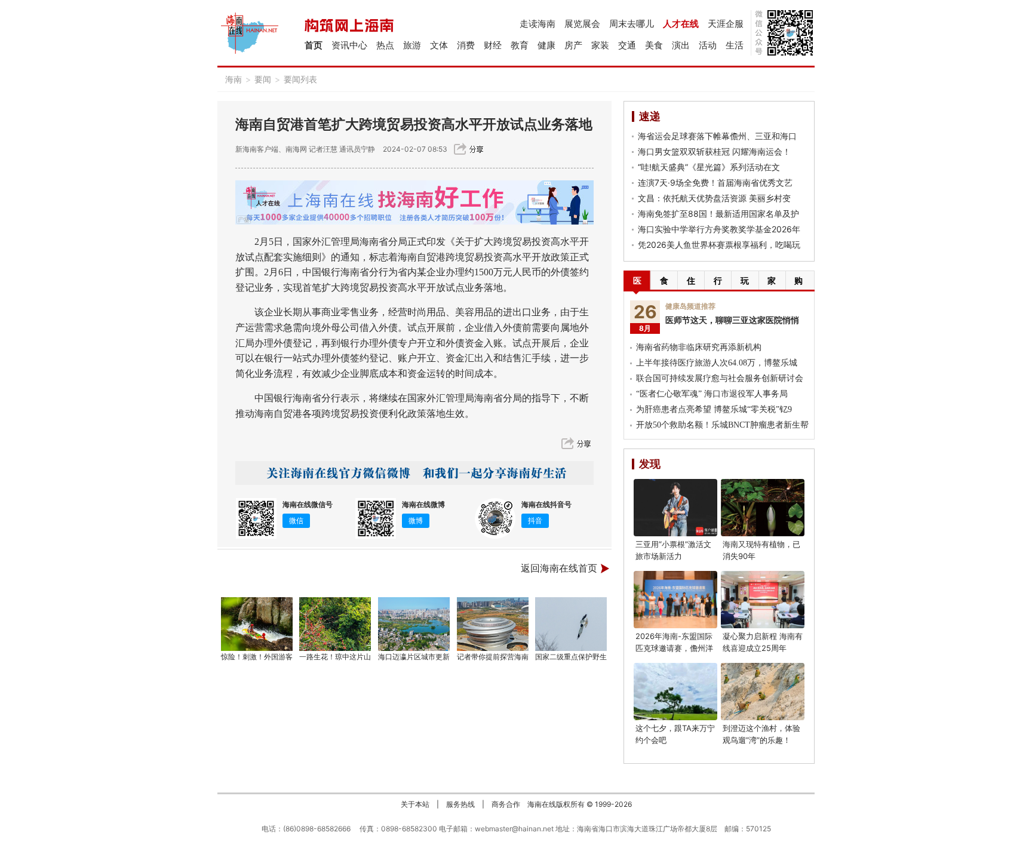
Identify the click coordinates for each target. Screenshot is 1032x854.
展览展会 (582, 23)
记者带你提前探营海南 (493, 656)
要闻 (262, 79)
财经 (493, 45)
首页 (313, 45)
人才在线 (681, 23)
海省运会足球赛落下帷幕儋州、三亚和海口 (717, 136)
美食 (654, 45)
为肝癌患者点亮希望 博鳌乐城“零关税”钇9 (714, 409)
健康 (546, 45)
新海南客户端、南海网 (271, 149)
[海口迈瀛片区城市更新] (413, 624)
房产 (573, 45)
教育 (520, 45)
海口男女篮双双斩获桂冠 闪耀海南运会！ (714, 151)
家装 (600, 45)
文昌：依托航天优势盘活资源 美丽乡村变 (714, 198)
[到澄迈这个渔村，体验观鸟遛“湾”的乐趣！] (762, 691)
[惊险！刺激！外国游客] (256, 624)
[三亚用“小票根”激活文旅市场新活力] (675, 507)
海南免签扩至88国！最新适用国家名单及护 (718, 213)
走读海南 (537, 23)
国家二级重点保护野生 (571, 656)
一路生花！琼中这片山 (335, 656)
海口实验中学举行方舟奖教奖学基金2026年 (719, 229)
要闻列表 (300, 79)
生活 (735, 45)
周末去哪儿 (631, 23)
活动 (708, 45)
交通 (627, 45)
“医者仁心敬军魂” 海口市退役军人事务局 (712, 393)
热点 (385, 45)
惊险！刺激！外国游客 (257, 656)
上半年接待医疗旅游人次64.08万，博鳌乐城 (716, 362)
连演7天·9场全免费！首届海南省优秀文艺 (715, 182)
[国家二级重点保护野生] (571, 624)
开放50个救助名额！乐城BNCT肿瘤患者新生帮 (722, 424)
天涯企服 (726, 23)
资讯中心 (349, 45)
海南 (233, 79)
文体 (439, 45)
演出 (681, 45)
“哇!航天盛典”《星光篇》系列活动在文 (709, 167)
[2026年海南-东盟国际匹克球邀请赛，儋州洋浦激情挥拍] (675, 599)
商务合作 (506, 804)
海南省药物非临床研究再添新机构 (698, 347)
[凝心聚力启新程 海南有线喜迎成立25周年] (762, 599)
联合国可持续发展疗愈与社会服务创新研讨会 (719, 378)
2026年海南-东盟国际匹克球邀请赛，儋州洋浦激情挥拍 (674, 648)
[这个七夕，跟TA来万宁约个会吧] (675, 691)
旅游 (412, 45)
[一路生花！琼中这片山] (335, 624)
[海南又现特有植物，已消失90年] (762, 507)
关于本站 (415, 804)
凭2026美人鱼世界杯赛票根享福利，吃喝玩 (719, 244)
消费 (466, 45)
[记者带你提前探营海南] (492, 624)
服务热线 (460, 804)
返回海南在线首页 (559, 568)
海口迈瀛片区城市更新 (414, 656)
